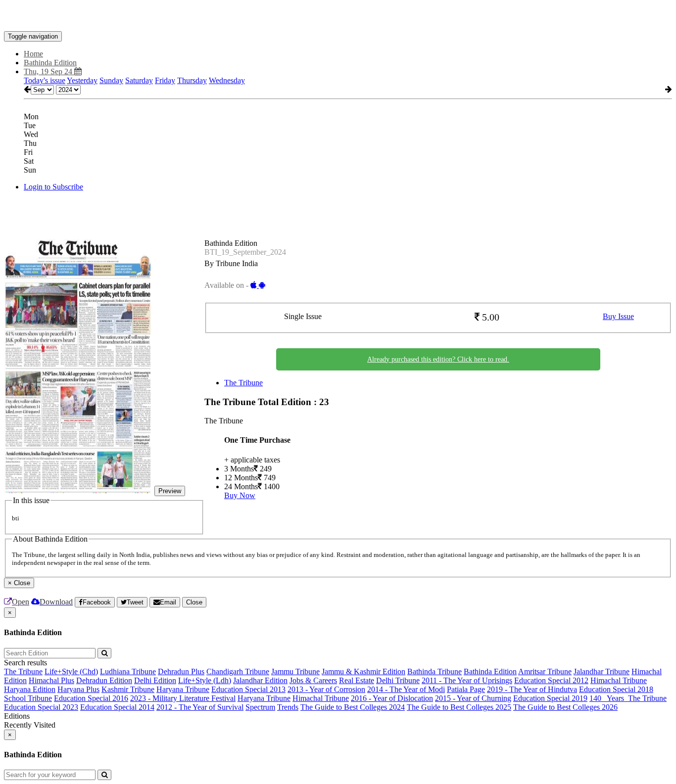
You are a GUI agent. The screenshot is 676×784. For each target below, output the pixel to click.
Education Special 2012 (551, 680)
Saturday (139, 80)
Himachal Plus (51, 680)
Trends (287, 707)
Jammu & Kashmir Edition (363, 671)
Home (33, 53)
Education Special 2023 (41, 707)
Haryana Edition (29, 689)
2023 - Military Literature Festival (183, 698)
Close (194, 602)
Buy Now (239, 495)
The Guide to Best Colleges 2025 (459, 707)
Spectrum (260, 707)
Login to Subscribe (53, 187)
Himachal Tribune (618, 680)
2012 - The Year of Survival (199, 707)
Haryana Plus (78, 689)
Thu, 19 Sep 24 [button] (49, 71)
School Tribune (28, 698)
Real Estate (356, 680)
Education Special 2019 (550, 698)
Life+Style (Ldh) (204, 680)
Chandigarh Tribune (237, 671)
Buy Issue (618, 316)
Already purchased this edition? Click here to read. (438, 359)
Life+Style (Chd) (71, 671)
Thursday (192, 80)
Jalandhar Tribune (601, 671)
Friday (165, 80)
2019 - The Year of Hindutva (532, 689)
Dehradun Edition (104, 680)
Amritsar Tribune (545, 671)
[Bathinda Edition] (338, 16)
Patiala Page (466, 689)
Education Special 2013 (248, 689)
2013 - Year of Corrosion (326, 689)
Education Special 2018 (616, 689)
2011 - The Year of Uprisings (467, 680)
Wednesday (227, 80)
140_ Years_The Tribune (628, 698)
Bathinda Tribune (434, 671)
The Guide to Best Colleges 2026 (565, 707)
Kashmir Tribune (127, 689)
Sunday (111, 80)
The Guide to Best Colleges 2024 (352, 707)
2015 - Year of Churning (473, 698)
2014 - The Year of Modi (406, 689)
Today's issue (44, 80)
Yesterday (82, 80)
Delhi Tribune (398, 680)
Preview (169, 491)
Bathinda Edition (490, 671)
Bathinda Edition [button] (50, 62)
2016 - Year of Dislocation (392, 698)
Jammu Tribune (295, 671)
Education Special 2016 (91, 698)
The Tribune (243, 382)
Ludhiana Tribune (128, 671)
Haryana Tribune (182, 689)
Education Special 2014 (117, 707)
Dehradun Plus (181, 671)
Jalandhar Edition (260, 680)
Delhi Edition (155, 680)
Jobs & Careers (313, 680)
